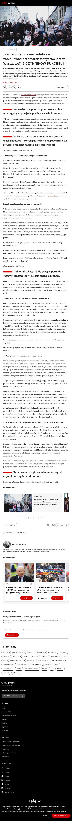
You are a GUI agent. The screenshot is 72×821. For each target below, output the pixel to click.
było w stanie (53, 196)
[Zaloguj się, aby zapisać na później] (31, 584)
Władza (8, 584)
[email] (62, 525)
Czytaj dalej (26, 598)
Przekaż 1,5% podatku (9, 716)
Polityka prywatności (9, 753)
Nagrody (4, 719)
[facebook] (53, 525)
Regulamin (5, 749)
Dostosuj (45, 816)
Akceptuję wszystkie (61, 816)
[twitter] (57, 525)
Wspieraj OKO (6, 712)
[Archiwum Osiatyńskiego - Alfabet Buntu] (36, 801)
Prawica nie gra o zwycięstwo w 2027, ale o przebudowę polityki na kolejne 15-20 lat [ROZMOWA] (19, 590)
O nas (3, 708)
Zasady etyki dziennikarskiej (11, 745)
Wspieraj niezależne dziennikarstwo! (14, 690)
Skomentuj (60, 87)
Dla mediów (5, 757)
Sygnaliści (5, 727)
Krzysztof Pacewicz (19, 544)
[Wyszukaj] (68, 3)
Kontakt (4, 723)
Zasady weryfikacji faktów (10, 742)
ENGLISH (5, 731)
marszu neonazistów (28, 95)
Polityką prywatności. (35, 809)
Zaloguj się (10, 635)
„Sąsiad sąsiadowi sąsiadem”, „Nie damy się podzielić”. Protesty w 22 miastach (50, 590)
